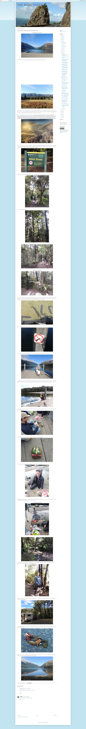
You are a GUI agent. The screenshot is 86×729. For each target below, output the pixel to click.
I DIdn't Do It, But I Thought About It (64, 71)
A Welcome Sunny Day (65, 97)
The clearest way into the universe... (65, 57)
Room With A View (64, 86)
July (62, 49)
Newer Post (19, 715)
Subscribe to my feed (63, 31)
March (63, 108)
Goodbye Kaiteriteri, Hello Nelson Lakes (65, 65)
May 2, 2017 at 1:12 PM (25, 696)
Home (37, 715)
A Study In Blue (64, 76)
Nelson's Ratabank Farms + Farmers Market (65, 96)
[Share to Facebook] (30, 683)
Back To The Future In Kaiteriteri (65, 78)
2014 (62, 111)
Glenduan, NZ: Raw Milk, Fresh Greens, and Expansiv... (65, 101)
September (63, 46)
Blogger (47, 722)
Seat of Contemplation (65, 103)
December (63, 42)
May (62, 52)
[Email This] (27, 683)
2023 (62, 35)
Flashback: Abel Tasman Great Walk (65, 55)
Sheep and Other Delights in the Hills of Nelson (65, 94)
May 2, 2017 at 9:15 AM (27, 688)
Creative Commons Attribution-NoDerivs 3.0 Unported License (64, 132)
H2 (20, 696)
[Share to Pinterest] (31, 683)
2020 (62, 36)
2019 (62, 38)
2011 (62, 115)
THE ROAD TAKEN (30, 4)
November (63, 43)
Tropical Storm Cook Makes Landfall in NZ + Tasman (65, 88)
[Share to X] (29, 683)
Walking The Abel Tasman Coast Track (65, 69)
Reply (20, 693)
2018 (62, 39)
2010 (62, 117)
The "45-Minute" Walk (65, 99)
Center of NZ (63, 81)
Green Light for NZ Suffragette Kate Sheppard (64, 74)
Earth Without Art (64, 90)
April (62, 53)
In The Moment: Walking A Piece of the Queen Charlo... (65, 106)
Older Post (55, 715)
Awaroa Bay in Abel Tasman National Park (65, 67)
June (62, 50)
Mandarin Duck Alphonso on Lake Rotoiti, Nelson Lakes (65, 60)
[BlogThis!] (28, 683)
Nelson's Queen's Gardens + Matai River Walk (65, 83)
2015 (62, 110)
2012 (62, 114)
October (63, 45)
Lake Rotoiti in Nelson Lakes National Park (65, 63)
